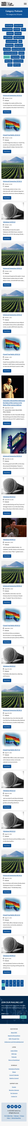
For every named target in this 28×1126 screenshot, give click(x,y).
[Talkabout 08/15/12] (12, 820)
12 (22, 985)
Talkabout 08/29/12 (9, 666)
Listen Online (14, 1051)
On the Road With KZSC (10, 53)
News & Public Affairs (18, 49)
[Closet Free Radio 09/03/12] (11, 615)
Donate (14, 1087)
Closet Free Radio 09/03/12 (11, 625)
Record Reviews (18, 61)
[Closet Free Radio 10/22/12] (11, 124)
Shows (14, 1072)
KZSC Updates (8, 37)
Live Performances (11, 41)
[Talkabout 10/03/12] (12, 211)
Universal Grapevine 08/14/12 (12, 875)
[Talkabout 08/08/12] (12, 945)
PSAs (22, 57)
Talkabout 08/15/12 (9, 831)
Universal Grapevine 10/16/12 (12, 181)
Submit (23, 1017)
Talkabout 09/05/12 (9, 540)
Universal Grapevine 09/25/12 (12, 456)
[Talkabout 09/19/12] (12, 486)
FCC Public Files (8, 1116)
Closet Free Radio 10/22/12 (11, 135)
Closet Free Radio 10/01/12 (11, 354)
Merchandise (9, 45)
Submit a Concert (14, 1078)
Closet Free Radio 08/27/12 (11, 750)
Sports (10, 65)
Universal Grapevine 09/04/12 (12, 586)
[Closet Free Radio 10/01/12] (11, 344)
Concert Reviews (7, 29)
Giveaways (10, 33)
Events (23, 29)
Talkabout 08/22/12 (9, 791)
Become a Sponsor (14, 1090)
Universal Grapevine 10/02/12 (12, 268)
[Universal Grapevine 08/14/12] (12, 861)
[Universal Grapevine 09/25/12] (14, 441)
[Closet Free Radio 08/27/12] (11, 739)
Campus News (18, 25)
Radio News (8, 61)
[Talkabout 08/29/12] (12, 655)
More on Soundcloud (14, 1060)
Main (20, 41)
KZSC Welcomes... (19, 37)
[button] (25, 4)
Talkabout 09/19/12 (9, 497)
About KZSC (14, 1033)
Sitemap (16, 1116)
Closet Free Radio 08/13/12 (11, 915)
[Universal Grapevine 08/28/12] (12, 696)
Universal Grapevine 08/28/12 (12, 710)
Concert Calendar (14, 1075)
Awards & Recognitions (14, 1036)
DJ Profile (16, 29)
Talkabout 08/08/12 (9, 956)
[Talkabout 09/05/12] (14, 527)
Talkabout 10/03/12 (9, 222)
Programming (15, 57)
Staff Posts (17, 65)
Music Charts (18, 45)
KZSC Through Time (14, 1039)
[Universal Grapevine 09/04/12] (12, 572)
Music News (7, 49)
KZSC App (14, 1054)
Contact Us (14, 1096)
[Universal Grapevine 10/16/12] (12, 167)
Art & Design (9, 25)
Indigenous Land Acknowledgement (14, 1042)
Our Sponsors (14, 1093)
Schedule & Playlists (14, 1069)
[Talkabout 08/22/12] (12, 779)
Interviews (18, 33)
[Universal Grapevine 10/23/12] (12, 81)
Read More (7, 112)
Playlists (21, 53)
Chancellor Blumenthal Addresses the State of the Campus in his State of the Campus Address (14, 403)
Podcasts (6, 57)
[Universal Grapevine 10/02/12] (12, 254)
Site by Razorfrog (16, 1118)
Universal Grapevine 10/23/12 (12, 95)
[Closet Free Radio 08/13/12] (11, 904)
